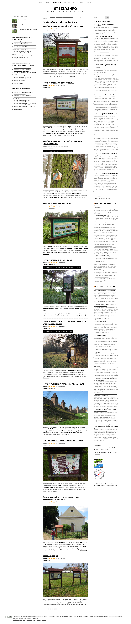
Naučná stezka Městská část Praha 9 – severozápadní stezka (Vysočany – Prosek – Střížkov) (107, 66)
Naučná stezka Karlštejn (100, 270)
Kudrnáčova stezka (107, 36)
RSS (34, 620)
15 (49, 87)
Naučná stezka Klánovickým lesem (21, 57)
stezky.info (65, 9)
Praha (47, 2)
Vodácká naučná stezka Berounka (110, 94)
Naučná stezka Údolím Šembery (20, 78)
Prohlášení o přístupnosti (19, 620)
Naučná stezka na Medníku (19, 94)
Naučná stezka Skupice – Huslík (58, 203)
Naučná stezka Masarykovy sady (102, 255)
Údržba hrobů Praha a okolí (111, 485)
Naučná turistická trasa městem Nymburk (63, 384)
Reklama (44, 620)
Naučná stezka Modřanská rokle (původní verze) (24, 55)
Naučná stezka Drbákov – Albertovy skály (22, 68)
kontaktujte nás (34, 618)
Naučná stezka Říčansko (100, 261)
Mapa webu (29, 620)
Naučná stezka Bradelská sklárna (102, 215)
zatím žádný (52, 31)
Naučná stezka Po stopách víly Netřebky (63, 26)
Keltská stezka (17, 59)
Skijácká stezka (98, 207)
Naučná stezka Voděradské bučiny (21, 75)
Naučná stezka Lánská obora (20, 80)
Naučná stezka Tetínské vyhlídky (101, 277)
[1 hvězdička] (50, 29)
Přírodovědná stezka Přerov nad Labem (63, 441)
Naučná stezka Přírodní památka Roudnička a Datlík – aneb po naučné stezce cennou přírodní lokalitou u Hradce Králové (106, 351)
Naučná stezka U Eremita (108, 135)
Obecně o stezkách (70, 2)
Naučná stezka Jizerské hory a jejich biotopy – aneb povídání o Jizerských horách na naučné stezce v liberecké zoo (106, 426)
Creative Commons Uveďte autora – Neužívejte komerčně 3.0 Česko (76, 616)
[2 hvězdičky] (51, 29)
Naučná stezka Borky (18, 83)
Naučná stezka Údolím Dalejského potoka (23, 42)
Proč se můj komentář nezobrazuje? (102, 198)
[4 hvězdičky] (55, 29)
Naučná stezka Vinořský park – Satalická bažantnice (25, 45)
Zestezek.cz (97, 454)
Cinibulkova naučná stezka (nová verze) (22, 69)
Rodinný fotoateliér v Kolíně (111, 483)
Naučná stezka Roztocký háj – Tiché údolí (22, 51)
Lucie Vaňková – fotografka (99, 483)
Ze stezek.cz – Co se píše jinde (106, 286)
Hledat (107, 17)
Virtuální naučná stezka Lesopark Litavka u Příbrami (106, 452)
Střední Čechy (56, 2)
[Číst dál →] (73, 77)
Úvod (41, 2)
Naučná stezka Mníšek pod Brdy (20, 101)
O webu (81, 2)
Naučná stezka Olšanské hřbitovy (21, 100)
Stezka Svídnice (50, 556)
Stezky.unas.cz (98, 451)
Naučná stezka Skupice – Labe (57, 260)
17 (49, 328)
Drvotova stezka (17, 82)
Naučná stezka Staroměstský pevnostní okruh (104, 240)
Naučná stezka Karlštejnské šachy (102, 223)
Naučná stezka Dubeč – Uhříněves (21, 43)
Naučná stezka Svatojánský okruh (110, 173)
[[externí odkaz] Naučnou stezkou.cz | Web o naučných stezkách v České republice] (98, 467)
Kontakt (89, 2)
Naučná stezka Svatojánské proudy (21, 71)
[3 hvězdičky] (53, 29)
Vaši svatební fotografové (99, 485)
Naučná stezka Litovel (99, 233)
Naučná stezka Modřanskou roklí (21, 46)
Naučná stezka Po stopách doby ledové (103, 246)
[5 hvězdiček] (56, 29)
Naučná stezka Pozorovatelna (58, 83)
